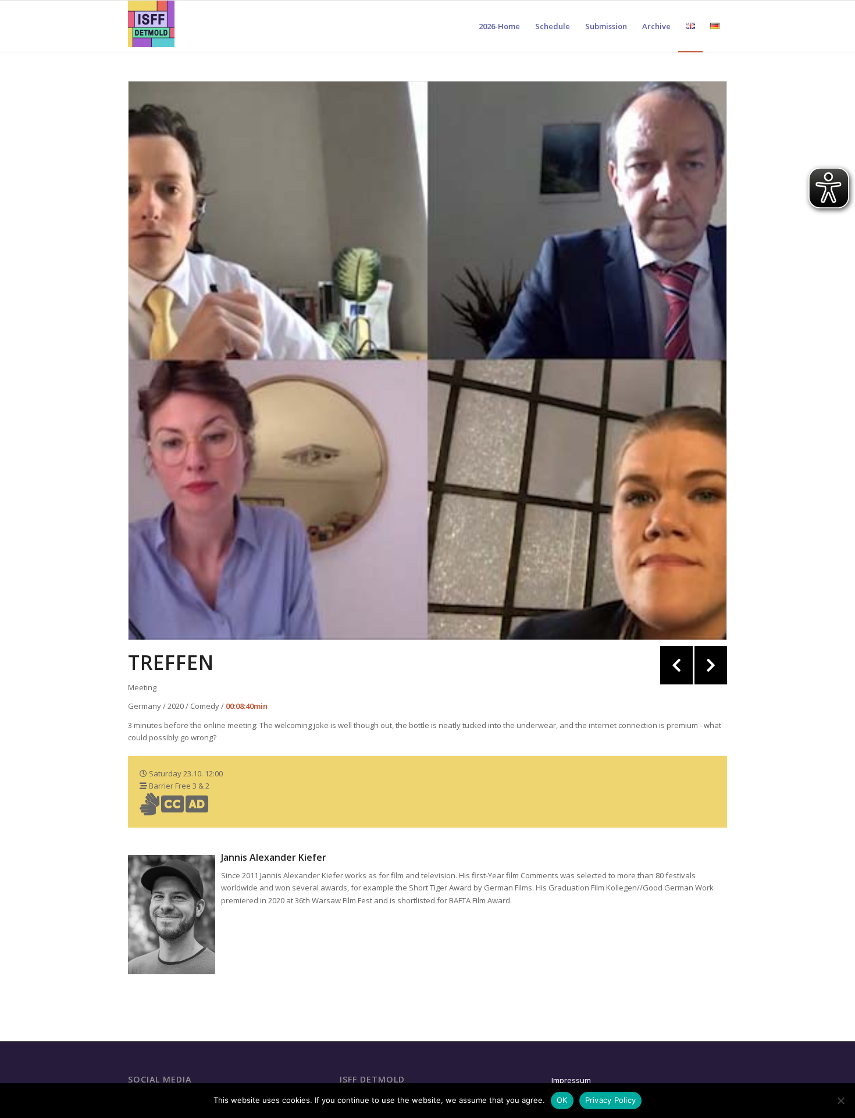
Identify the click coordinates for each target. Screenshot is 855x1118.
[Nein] (840, 1100)
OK (562, 1100)
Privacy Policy (610, 1100)
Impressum (571, 1080)
